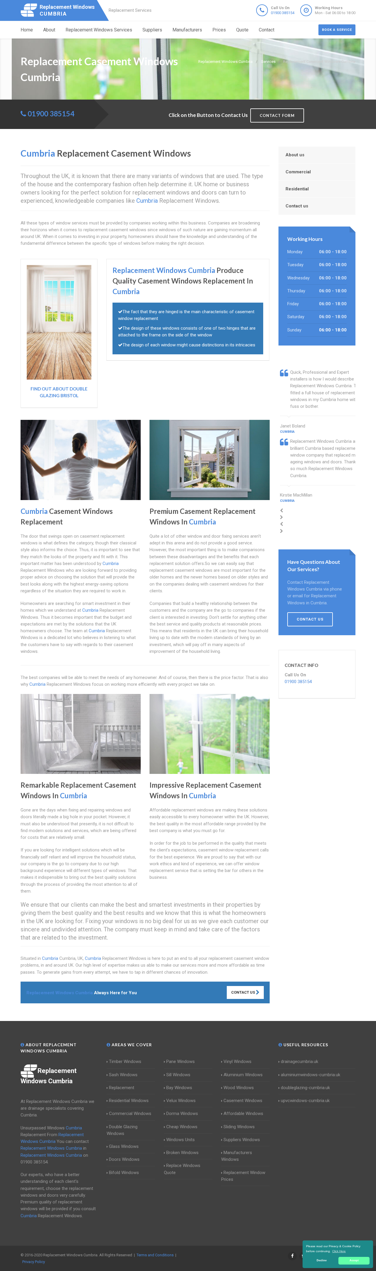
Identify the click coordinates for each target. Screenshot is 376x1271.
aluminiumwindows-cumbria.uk (310, 1074)
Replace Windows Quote (182, 1169)
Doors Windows (124, 1159)
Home (27, 30)
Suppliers (152, 30)
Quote (242, 30)
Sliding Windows (239, 1126)
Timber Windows (125, 1061)
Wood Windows (239, 1087)
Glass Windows (124, 1146)
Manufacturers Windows (236, 1156)
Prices (219, 30)
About (49, 30)
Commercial (298, 172)
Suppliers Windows (242, 1139)
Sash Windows (123, 1074)
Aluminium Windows (243, 1074)
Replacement (121, 1087)
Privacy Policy (33, 1262)
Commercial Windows (130, 1113)
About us (295, 154)
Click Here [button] (339, 1251)
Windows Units (180, 1139)
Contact (266, 30)
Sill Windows (178, 1074)
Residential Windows (129, 1100)
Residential (297, 189)
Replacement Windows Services (99, 30)
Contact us (297, 206)
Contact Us (243, 992)
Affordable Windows (243, 1113)
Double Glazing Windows (122, 1130)
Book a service (337, 30)
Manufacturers (187, 30)
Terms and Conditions (155, 1255)
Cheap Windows (181, 1126)
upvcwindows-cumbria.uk (305, 1100)
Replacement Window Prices (243, 1176)
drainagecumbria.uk (299, 1061)
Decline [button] (322, 1260)
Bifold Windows (124, 1172)
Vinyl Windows (237, 1061)
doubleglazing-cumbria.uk (305, 1087)
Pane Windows (180, 1061)
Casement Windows (243, 1100)
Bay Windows (179, 1087)
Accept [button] (354, 1260)
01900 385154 (282, 13)
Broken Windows (182, 1152)
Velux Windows (181, 1100)
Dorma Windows (182, 1113)
